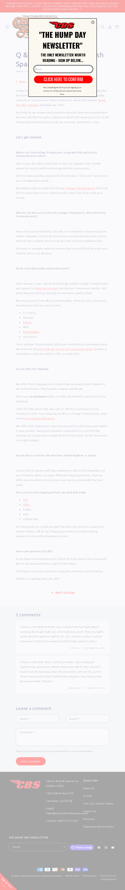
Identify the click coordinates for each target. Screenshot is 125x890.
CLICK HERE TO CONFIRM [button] (63, 79)
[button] (93, 22)
